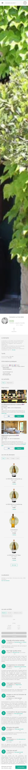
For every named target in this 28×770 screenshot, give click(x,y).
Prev (2, 158)
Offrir (9, 416)
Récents (4, 612)
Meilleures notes (18, 612)
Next (25, 158)
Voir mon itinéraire (5, 580)
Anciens (10, 612)
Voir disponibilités (21, 767)
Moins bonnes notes (7, 616)
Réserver (19, 416)
